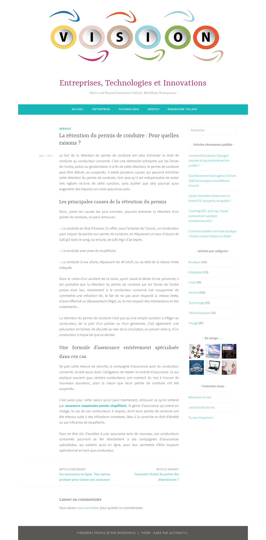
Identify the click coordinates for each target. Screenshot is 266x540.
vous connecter (88, 508)
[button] (196, 352)
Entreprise (101, 109)
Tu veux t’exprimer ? (201, 418)
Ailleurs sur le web (199, 397)
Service (153, 109)
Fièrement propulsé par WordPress (106, 533)
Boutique (194, 262)
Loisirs (192, 282)
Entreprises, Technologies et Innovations (133, 83)
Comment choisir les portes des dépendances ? (156, 474)
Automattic (178, 533)
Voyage (193, 323)
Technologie (128, 109)
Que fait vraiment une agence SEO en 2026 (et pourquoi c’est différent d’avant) (212, 180)
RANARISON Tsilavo (182, 109)
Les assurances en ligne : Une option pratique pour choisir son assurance (84, 474)
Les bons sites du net (201, 407)
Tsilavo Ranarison (199, 313)
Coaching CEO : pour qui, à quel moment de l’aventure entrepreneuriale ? (208, 216)
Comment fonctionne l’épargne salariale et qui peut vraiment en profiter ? (208, 160)
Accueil (78, 109)
